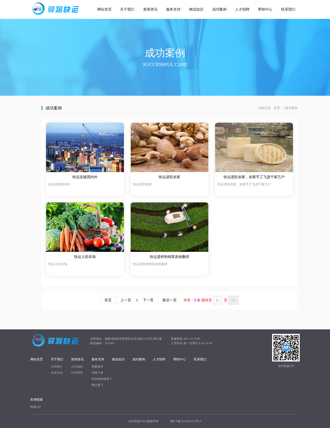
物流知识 (196, 9)
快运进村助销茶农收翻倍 (169, 257)
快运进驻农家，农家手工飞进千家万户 (254, 177)
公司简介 (56, 366)
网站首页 (104, 9)
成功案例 (219, 9)
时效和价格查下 (102, 379)
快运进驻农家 (169, 177)
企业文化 (56, 372)
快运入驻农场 (85, 257)
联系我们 (288, 9)
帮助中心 (265, 9)
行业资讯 (77, 372)
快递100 (35, 406)
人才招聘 (242, 9)
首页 (277, 108)
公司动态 (77, 366)
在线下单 (97, 372)
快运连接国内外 (84, 177)
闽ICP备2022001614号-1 (186, 421)
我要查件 (97, 366)
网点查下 (97, 385)
